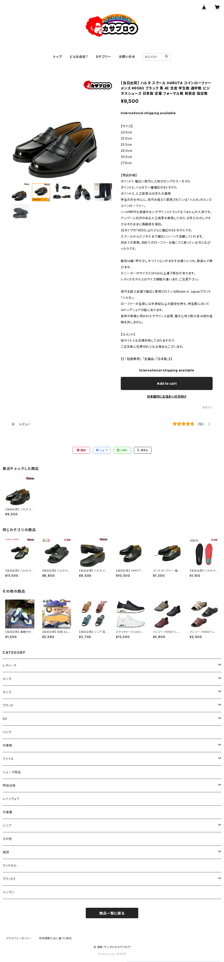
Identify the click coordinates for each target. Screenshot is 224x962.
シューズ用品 (12, 772)
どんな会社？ (79, 56)
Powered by (107, 954)
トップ (57, 56)
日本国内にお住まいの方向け (166, 396)
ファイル (8, 759)
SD (5, 719)
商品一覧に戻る (112, 913)
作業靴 (7, 745)
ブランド (8, 705)
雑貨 (6, 852)
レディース (10, 665)
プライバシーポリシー (19, 938)
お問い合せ (127, 56)
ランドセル (10, 865)
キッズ (7, 692)
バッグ (7, 732)
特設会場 (9, 785)
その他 (7, 839)
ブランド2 (9, 879)
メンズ (7, 678)
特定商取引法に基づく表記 (55, 938)
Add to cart (167, 383)
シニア (7, 825)
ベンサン (8, 892)
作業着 (7, 812)
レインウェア (11, 799)
